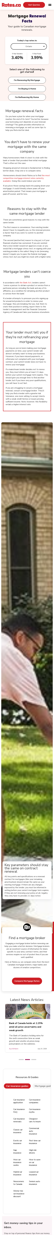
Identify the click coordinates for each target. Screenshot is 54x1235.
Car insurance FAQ (19, 1110)
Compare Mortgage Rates (27, 981)
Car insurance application (19, 1101)
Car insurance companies (34, 1101)
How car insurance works (17, 1162)
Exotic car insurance (17, 1142)
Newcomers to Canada (18, 1183)
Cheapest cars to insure (35, 1120)
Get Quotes (34, 5)
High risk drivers (33, 1151)
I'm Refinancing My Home (27, 97)
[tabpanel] (27, 1028)
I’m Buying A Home (27, 88)
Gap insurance (17, 1151)
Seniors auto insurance (34, 1183)
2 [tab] (26, 1059)
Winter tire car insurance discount (18, 1194)
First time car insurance (35, 1142)
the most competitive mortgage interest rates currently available (26, 178)
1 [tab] (20, 1059)
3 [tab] (32, 1059)
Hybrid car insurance (17, 1173)
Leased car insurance (34, 1173)
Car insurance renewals (19, 1120)
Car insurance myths (34, 1110)
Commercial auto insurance (34, 1131)
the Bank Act (25, 282)
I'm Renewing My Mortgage (27, 80)
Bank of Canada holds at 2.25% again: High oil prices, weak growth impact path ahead (26, 1027)
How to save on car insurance (34, 1162)
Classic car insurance (17, 1131)
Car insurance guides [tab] (17, 1086)
